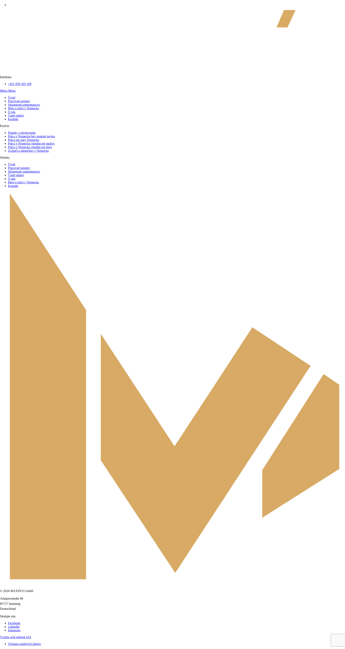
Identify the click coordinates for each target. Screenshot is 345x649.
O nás (11, 178)
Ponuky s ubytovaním (22, 132)
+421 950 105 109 (19, 84)
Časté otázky (16, 175)
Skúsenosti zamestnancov (24, 171)
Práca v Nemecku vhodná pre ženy (30, 147)
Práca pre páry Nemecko (23, 140)
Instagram (14, 630)
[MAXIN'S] (172, 73)
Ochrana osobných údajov (24, 644)
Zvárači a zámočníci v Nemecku (28, 150)
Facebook (14, 623)
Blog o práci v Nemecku (23, 182)
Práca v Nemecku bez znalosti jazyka (31, 136)
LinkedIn (14, 626)
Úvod (11, 164)
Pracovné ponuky (19, 168)
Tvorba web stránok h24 (15, 637)
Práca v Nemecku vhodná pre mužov (31, 143)
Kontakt (13, 186)
